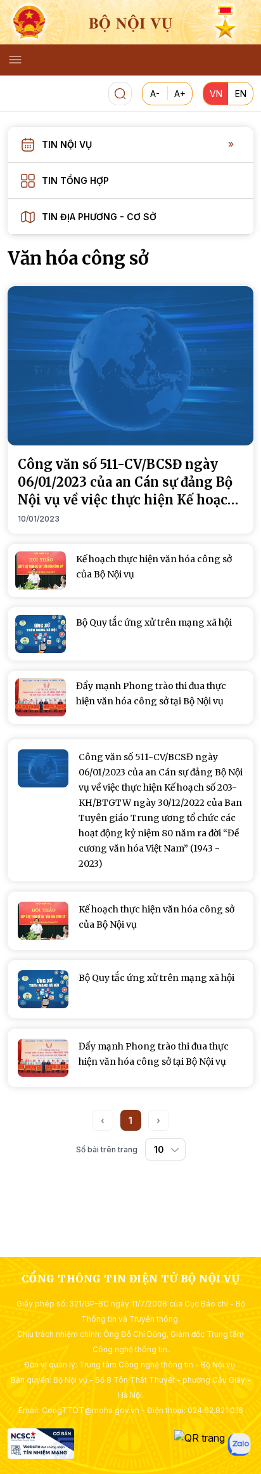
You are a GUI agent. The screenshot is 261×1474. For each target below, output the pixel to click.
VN (216, 93)
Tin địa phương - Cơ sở (99, 216)
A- (155, 93)
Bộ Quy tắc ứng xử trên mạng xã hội (156, 978)
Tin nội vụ (67, 144)
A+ (180, 93)
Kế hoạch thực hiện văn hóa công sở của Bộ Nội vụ (156, 917)
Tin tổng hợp (75, 180)
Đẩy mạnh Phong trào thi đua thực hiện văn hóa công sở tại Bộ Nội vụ (154, 1054)
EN (240, 93)
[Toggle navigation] (15, 59)
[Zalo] (239, 1444)
